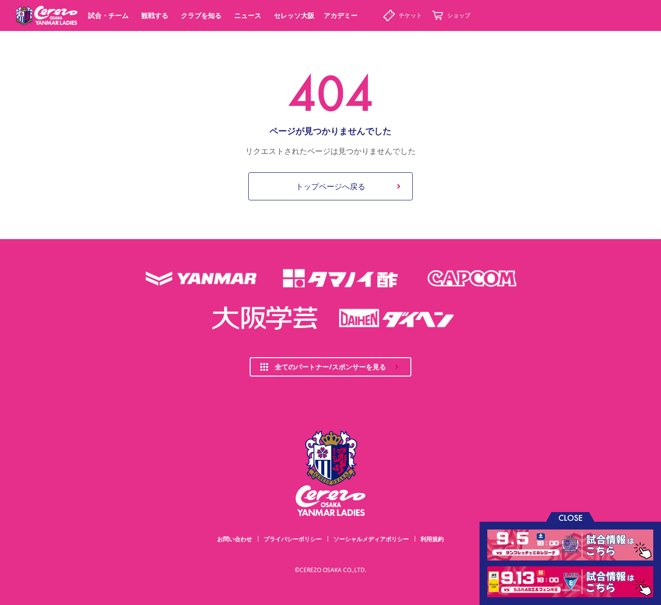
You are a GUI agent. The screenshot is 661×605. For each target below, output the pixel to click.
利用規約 (432, 539)
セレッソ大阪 (294, 15)
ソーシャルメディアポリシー (371, 539)
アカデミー (341, 15)
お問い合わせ (234, 539)
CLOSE (570, 517)
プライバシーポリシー (293, 539)
